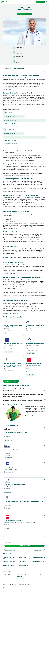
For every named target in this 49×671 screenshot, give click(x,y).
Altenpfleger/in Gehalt (8, 565)
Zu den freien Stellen (24, 14)
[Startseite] (3, 587)
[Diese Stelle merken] (44, 427)
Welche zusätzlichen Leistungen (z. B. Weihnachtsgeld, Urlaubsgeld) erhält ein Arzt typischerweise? (23, 395)
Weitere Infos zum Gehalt (9, 123)
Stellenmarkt (14, 160)
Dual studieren (7, 578)
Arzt (13, 587)
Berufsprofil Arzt (7, 574)
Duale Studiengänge (22, 578)
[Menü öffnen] (46, 2)
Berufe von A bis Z (36, 574)
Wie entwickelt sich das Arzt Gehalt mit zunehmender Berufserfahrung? (19, 389)
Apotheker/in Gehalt (38, 561)
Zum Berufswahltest (30, 415)
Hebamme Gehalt (22, 561)
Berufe (10, 587)
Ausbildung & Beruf (8, 68)
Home (6, 587)
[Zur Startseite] (5, 2)
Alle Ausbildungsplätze (11, 381)
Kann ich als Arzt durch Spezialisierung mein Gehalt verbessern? (22, 400)
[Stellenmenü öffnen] (21, 320)
